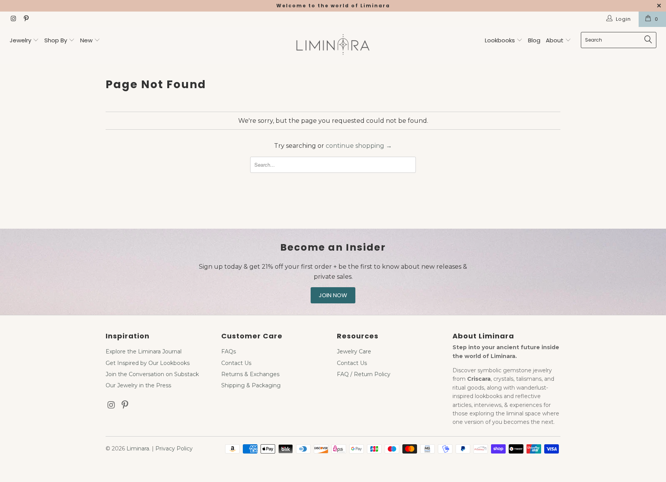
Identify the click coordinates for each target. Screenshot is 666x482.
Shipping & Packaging (251, 385)
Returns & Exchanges (250, 374)
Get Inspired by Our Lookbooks (148, 363)
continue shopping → (359, 145)
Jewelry (20, 40)
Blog (534, 40)
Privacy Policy (174, 448)
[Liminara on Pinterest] (25, 19)
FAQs (228, 351)
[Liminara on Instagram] (13, 19)
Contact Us (236, 363)
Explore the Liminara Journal (144, 351)
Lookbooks (500, 40)
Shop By (55, 40)
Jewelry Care (354, 351)
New (86, 40)
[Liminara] (333, 45)
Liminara (137, 448)
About (555, 40)
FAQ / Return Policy (363, 374)
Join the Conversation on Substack (152, 374)
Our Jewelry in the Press (138, 385)
